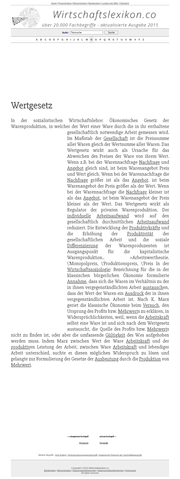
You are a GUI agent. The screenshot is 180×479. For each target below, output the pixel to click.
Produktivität (140, 234)
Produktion (150, 359)
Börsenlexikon (80, 3)
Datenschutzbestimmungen (111, 470)
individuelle (79, 216)
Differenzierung (82, 246)
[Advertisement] (90, 68)
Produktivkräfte (144, 228)
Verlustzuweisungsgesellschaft (82, 455)
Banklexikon (94, 3)
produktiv (20, 347)
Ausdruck (134, 293)
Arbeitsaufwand (113, 216)
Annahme (76, 281)
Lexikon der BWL (110, 3)
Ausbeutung (107, 359)
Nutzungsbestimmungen (84, 470)
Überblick (124, 3)
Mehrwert (128, 311)
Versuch (151, 305)
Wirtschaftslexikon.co (105, 14)
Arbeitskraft (157, 317)
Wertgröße (103, 443)
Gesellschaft (116, 138)
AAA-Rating (60, 455)
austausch (153, 287)
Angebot (75, 168)
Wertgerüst (83, 443)
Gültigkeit (115, 335)
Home (54, 3)
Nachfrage (149, 162)
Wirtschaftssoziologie (88, 269)
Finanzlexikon (65, 3)
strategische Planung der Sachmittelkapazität (120, 455)
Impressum (131, 470)
